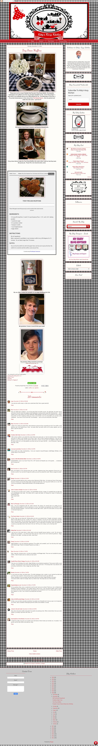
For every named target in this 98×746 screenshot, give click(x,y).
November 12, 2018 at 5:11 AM (20, 409)
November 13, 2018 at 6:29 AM (30, 489)
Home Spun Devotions (78, 166)
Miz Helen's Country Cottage (78, 148)
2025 (53, 679)
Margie (12, 478)
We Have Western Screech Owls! (78, 173)
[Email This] (42, 386)
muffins (30, 387)
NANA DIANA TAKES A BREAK (78, 154)
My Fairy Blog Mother (74, 259)
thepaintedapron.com (16, 585)
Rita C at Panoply (15, 503)
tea (33, 387)
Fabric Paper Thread (78, 161)
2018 (53, 692)
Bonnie (12, 572)
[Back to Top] (96, 743)
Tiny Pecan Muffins (57, 702)
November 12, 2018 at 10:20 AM (21, 423)
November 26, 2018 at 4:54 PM (32, 618)
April (54, 718)
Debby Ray (13, 530)
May (54, 716)
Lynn (12, 401)
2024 (53, 681)
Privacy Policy (63, 41)
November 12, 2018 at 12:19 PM (28, 434)
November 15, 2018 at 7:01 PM (28, 585)
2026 (53, 677)
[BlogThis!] (43, 386)
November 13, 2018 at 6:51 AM (27, 503)
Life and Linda (78, 172)
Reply (12, 405)
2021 (53, 687)
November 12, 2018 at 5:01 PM (20, 468)
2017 (53, 726)
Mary (12, 423)
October (55, 706)
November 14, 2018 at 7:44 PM (22, 572)
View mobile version (34, 654)
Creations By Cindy (15, 434)
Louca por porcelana (16, 449)
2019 (53, 690)
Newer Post (10, 651)
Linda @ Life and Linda (16, 609)
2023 (53, 683)
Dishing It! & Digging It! (12, 380)
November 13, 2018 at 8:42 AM (27, 516)
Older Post (59, 651)
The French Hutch (15, 516)
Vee (12, 468)
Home (32, 41)
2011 (53, 737)
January (55, 723)
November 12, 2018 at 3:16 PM (28, 449)
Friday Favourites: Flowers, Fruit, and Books (78, 162)
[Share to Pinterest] (48, 386)
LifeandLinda (85, 259)
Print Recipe (51, 173)
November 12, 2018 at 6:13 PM (22, 478)
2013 (53, 733)
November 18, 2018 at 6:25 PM (29, 609)
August (54, 710)
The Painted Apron (38, 98)
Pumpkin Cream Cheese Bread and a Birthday (63, 703)
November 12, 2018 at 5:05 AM (21, 401)
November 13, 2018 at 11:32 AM (22, 541)
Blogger (51, 741)
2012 (53, 735)
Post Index (51, 41)
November (55, 696)
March (54, 719)
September (55, 708)
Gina (12, 551)
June (54, 714)
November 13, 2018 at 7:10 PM (21, 551)
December (55, 694)
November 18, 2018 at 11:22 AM (32, 599)
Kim (12, 409)
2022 (53, 685)
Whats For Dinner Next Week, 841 (78, 150)
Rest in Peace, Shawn (78, 167)
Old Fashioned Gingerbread (59, 698)
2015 (53, 730)
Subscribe (78, 104)
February (55, 721)
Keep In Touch (10, 377)
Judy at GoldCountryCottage (17, 599)
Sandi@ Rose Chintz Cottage (18, 561)
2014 (53, 732)
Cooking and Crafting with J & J (14, 375)
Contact (41, 41)
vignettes (37, 387)
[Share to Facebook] (46, 386)
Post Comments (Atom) (37, 659)
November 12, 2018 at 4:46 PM (34, 458)
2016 (53, 728)
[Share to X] (45, 386)
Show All (89, 176)
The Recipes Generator (35, 251)
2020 (53, 689)
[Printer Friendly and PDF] (32, 383)
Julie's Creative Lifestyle (17, 489)
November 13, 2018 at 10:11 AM (24, 530)
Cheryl (12, 541)
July (54, 712)
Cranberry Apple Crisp (57, 700)
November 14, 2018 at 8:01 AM (32, 561)
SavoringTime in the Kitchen (18, 618)
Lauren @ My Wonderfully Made (18, 458)
